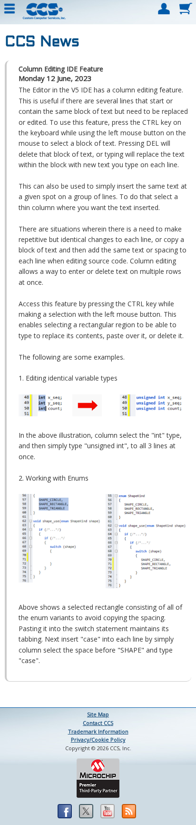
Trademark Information (98, 731)
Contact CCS (98, 722)
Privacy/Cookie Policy (98, 739)
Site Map (98, 714)
